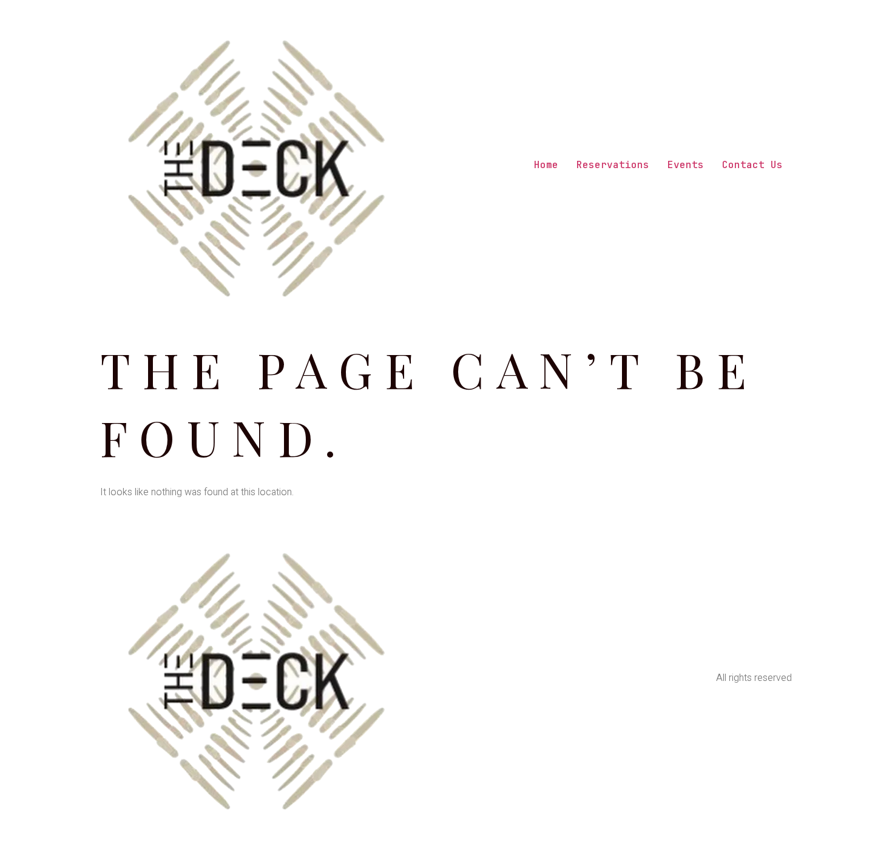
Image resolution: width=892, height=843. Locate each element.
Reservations (612, 164)
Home (546, 164)
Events (685, 164)
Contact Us (752, 164)
